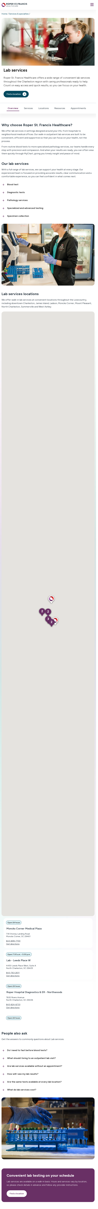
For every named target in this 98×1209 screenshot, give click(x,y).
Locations (43, 108)
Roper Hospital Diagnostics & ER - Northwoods (34, 992)
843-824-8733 (13, 1004)
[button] (51, 599)
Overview (13, 108)
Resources (59, 108)
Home (4, 14)
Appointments (78, 108)
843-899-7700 (13, 941)
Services (28, 108)
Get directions (13, 944)
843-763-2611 (13, 973)
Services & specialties (19, 14)
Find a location (14, 94)
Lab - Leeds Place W (18, 960)
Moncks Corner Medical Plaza (24, 928)
